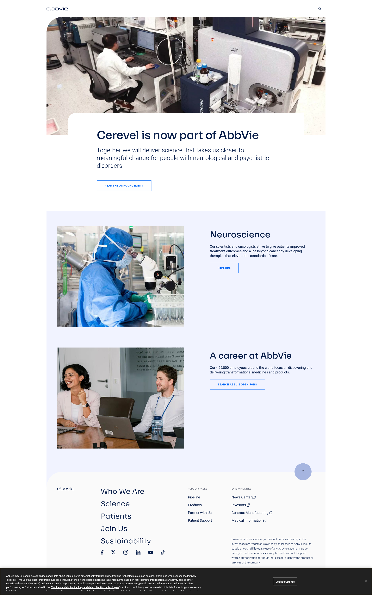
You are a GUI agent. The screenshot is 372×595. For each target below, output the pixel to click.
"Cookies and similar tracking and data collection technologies (85, 587)
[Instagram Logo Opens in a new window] (125, 552)
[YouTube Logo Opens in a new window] (150, 552)
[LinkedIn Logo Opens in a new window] (138, 552)
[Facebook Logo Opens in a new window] (102, 552)
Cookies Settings (285, 581)
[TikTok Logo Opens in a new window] (162, 552)
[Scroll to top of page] (303, 471)
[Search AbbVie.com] (320, 8)
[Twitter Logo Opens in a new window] (113, 552)
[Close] (366, 581)
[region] (186, 581)
